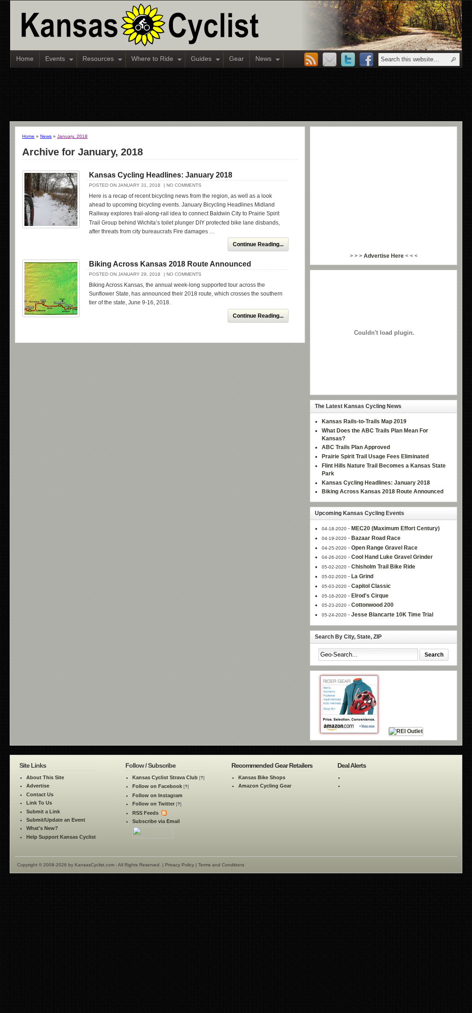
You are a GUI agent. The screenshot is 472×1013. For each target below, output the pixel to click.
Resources (95, 59)
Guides (198, 59)
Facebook (366, 60)
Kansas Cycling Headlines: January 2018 (160, 175)
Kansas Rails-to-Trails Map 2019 (364, 421)
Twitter (348, 60)
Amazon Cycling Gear (264, 785)
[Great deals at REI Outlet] (406, 731)
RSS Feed (311, 60)
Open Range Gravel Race (384, 548)
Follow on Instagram (157, 795)
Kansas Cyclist (178, 25)
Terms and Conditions (221, 864)
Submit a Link (43, 811)
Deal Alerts (351, 765)
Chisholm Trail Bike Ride (383, 566)
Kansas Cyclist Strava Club (165, 777)
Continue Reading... (258, 244)
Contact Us (39, 794)
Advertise (37, 785)
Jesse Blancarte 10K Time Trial (392, 614)
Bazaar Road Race (376, 538)
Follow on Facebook (157, 786)
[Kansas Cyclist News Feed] (163, 813)
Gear (236, 58)
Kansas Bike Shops (261, 777)
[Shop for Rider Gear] (349, 731)
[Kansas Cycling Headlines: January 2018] (50, 199)
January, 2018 (72, 136)
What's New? (42, 828)
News (260, 59)
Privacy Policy (179, 864)
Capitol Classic (371, 586)
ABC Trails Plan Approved (356, 447)
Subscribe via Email (156, 821)
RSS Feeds (145, 813)
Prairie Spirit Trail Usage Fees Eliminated (375, 456)
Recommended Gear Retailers (272, 765)
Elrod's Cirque (370, 595)
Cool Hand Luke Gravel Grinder (392, 557)
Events (52, 59)
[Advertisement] (236, 94)
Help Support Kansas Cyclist (61, 837)
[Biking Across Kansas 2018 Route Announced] (50, 288)
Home (25, 58)
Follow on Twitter (153, 803)
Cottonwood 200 (372, 605)
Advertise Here (384, 256)
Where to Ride (149, 59)
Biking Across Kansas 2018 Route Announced (170, 264)
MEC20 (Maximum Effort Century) (395, 528)
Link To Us (39, 803)
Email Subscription (329, 60)
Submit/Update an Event (55, 820)
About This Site (45, 777)
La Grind (362, 576)
